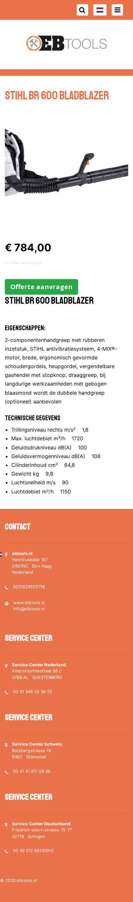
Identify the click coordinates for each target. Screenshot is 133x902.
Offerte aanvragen (41, 286)
